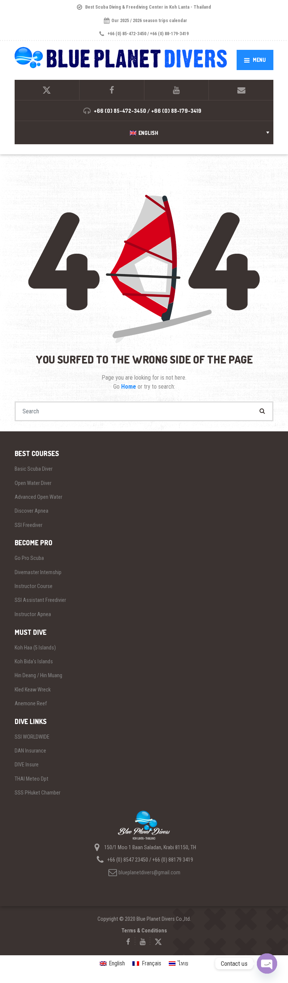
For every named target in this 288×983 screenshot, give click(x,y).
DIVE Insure (27, 765)
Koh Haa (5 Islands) (35, 648)
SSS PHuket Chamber (37, 793)
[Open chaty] (267, 963)
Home (129, 386)
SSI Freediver (28, 525)
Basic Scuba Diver (33, 469)
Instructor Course (33, 586)
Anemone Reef (31, 703)
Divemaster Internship (38, 572)
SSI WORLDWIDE (32, 737)
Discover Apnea (31, 511)
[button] (144, 132)
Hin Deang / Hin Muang (38, 675)
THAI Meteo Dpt (31, 779)
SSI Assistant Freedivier (40, 600)
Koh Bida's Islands (34, 661)
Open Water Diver (33, 483)
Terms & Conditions (144, 931)
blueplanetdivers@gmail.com (149, 872)
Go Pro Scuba (29, 558)
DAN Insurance (30, 751)
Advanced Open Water (38, 497)
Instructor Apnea (33, 614)
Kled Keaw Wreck (33, 690)
